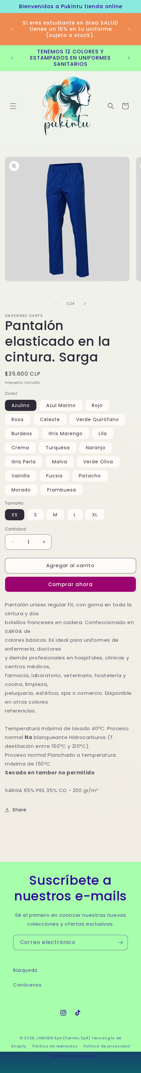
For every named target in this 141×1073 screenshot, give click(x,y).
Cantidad (15, 529)
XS (14, 514)
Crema (20, 447)
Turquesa (58, 447)
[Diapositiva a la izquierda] (56, 303)
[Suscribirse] (120, 942)
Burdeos (21, 433)
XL (95, 514)
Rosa (17, 419)
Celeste (50, 419)
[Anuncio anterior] (12, 29)
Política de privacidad (107, 1046)
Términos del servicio (73, 1056)
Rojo (97, 405)
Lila (103, 433)
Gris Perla (23, 461)
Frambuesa (61, 490)
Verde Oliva (98, 461)
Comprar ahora (70, 584)
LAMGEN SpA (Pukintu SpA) (63, 1038)
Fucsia (54, 475)
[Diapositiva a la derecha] (85, 303)
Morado (21, 490)
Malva (59, 461)
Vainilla (20, 475)
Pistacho (90, 475)
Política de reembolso (55, 1046)
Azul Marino (61, 405)
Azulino (20, 405)
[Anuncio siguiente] (129, 29)
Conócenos (27, 985)
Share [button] (19, 809)
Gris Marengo (66, 433)
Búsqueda (25, 970)
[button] (13, 106)
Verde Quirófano (97, 419)
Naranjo (96, 447)
